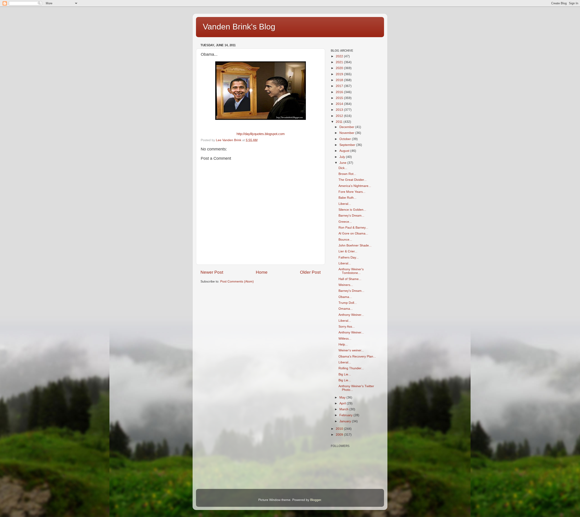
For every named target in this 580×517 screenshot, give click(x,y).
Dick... (342, 168)
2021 (340, 62)
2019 (340, 74)
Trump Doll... (347, 302)
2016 (340, 92)
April (343, 403)
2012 (340, 116)
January (345, 421)
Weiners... (345, 285)
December (347, 127)
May (342, 397)
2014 (340, 104)
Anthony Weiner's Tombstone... (351, 271)
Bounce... (345, 239)
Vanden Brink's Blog (239, 26)
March (344, 409)
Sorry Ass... (346, 326)
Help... (343, 344)
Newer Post (212, 272)
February (346, 415)
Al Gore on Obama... (353, 233)
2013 (340, 109)
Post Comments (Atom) (237, 281)
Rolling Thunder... (351, 368)
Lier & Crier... (347, 251)
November (347, 133)
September (347, 145)
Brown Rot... (347, 174)
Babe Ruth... (347, 197)
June (343, 162)
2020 (340, 68)
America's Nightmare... (354, 186)
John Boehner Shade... (355, 245)
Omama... (345, 308)
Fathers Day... (348, 257)
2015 (340, 98)
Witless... (344, 338)
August (344, 150)
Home (262, 272)
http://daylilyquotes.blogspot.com (261, 134)
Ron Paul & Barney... (353, 227)
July (342, 157)
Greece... (345, 221)
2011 (339, 121)
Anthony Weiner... (351, 314)
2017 (340, 86)
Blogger (315, 500)
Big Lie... (344, 374)
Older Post (310, 272)
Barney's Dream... (351, 215)
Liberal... (344, 203)
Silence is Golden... (352, 209)
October (345, 139)
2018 (340, 80)
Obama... (345, 297)
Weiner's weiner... (351, 350)
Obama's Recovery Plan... (357, 356)
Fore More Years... (351, 191)
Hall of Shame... (349, 279)
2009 (340, 434)
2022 (340, 56)
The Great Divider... (352, 179)
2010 (340, 428)
